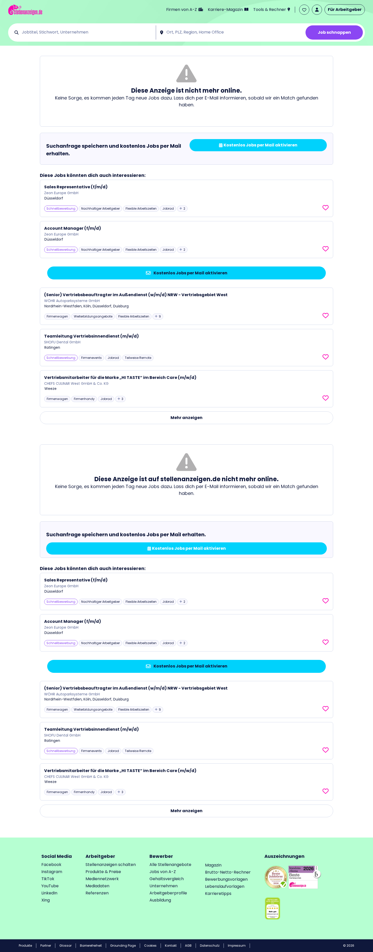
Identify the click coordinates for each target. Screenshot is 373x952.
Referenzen (97, 893)
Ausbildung (160, 900)
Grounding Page (123, 945)
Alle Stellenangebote (170, 864)
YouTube (50, 886)
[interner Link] (25, 10)
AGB (188, 945)
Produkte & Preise (103, 872)
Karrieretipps (218, 893)
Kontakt (171, 945)
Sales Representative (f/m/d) (76, 187)
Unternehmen (163, 886)
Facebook (51, 864)
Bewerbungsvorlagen (226, 879)
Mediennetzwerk (102, 879)
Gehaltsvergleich (166, 879)
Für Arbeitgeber (345, 9)
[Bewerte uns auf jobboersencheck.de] (275, 877)
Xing (45, 900)
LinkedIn (49, 893)
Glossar (65, 945)
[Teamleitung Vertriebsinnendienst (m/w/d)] (186, 347)
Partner (45, 945)
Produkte (25, 945)
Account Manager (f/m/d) (72, 228)
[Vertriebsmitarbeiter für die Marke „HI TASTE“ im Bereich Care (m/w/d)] (186, 389)
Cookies (150, 945)
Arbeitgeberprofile (168, 893)
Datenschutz (209, 945)
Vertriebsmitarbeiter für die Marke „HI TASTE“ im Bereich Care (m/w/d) (120, 377)
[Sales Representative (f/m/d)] (186, 198)
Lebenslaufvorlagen (224, 886)
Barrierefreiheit (91, 945)
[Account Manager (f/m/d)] (186, 239)
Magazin (213, 865)
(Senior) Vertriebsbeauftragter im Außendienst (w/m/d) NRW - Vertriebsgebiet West (136, 295)
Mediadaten (97, 886)
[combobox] (87, 32)
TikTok (47, 879)
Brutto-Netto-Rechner (228, 872)
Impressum (237, 945)
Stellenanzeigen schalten (111, 864)
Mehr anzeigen (186, 418)
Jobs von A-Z (162, 872)
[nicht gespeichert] (325, 208)
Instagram (51, 872)
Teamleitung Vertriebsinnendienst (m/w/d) (91, 336)
